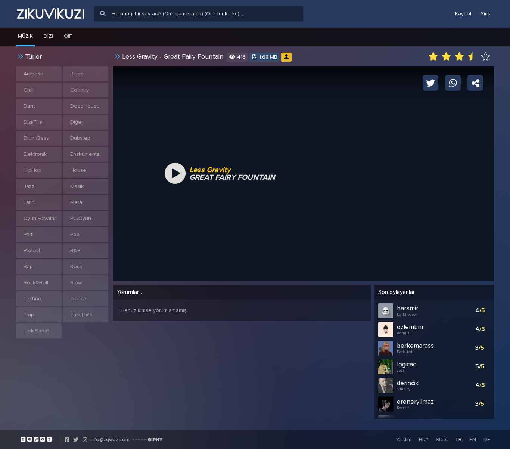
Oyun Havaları (40, 218)
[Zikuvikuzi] (50, 14)
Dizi (48, 36)
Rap (28, 266)
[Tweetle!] (430, 82)
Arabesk (33, 74)
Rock (76, 266)
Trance (78, 298)
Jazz (29, 186)
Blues (77, 74)
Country (79, 90)
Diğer (76, 122)
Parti (29, 234)
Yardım (403, 439)
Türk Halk (81, 315)
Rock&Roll (36, 282)
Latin (29, 202)
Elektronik (35, 154)
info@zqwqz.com (110, 439)
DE (486, 439)
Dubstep (80, 138)
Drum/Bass (36, 138)
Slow (76, 282)
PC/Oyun (80, 218)
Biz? (423, 439)
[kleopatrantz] (286, 57)
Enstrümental (85, 154)
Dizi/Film (33, 122)
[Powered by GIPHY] (147, 439)
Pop (75, 234)
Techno (32, 298)
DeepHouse (85, 106)
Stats (442, 439)
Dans (30, 106)
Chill (29, 90)
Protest (32, 250)
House (78, 170)
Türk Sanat (36, 331)
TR (458, 439)
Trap (29, 315)
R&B (75, 250)
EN (472, 439)
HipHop (32, 170)
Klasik (77, 186)
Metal (76, 202)
